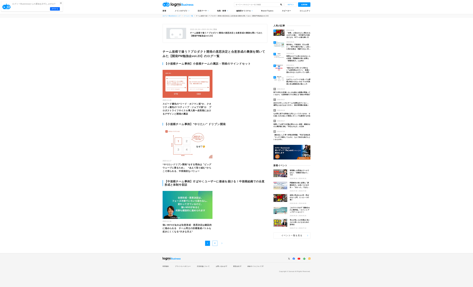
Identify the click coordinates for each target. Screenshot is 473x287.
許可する (55, 9)
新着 (164, 11)
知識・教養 (221, 11)
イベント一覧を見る (292, 235)
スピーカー (286, 11)
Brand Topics (267, 11)
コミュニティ (305, 11)
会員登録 (304, 4)
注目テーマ (202, 11)
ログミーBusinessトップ (172, 16)
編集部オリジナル (243, 11)
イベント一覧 (188, 16)
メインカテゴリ (181, 11)
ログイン (291, 4)
